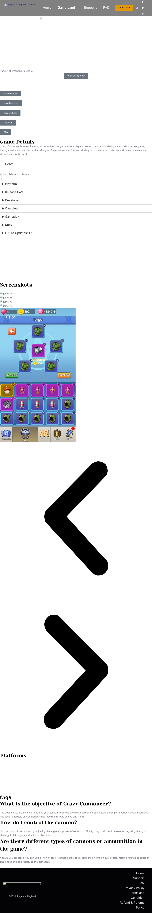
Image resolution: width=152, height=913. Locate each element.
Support (90, 8)
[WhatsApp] (143, 14)
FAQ (106, 8)
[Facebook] (143, 2)
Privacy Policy (134, 888)
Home (47, 8)
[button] (76, 519)
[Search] (137, 8)
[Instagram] (143, 8)
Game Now (124, 8)
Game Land (66, 8)
